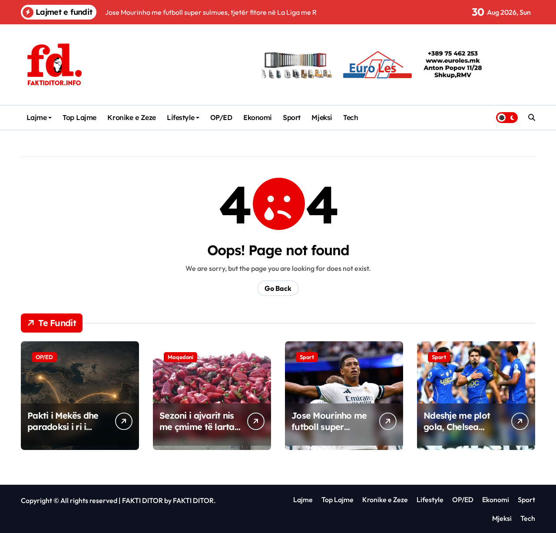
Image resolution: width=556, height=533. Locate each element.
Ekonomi (257, 117)
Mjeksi (321, 117)
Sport (292, 117)
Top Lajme (79, 117)
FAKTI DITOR (142, 500)
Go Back (278, 288)
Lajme (36, 117)
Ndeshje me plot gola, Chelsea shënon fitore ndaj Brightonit (460, 432)
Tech (350, 117)
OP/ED (221, 117)
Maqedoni (180, 356)
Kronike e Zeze (131, 117)
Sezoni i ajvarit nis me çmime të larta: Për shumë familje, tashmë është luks (197, 432)
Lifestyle (180, 117)
